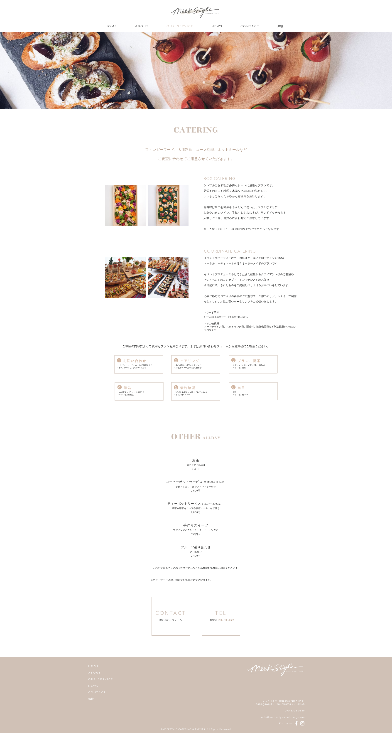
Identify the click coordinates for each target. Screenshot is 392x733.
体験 (91, 699)
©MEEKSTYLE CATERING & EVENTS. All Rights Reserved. (196, 729)
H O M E (93, 666)
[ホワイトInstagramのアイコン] (302, 723)
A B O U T (94, 672)
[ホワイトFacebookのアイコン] (296, 723)
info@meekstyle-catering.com (283, 717)
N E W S (93, 685)
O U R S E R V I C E (100, 679)
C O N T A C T (96, 692)
